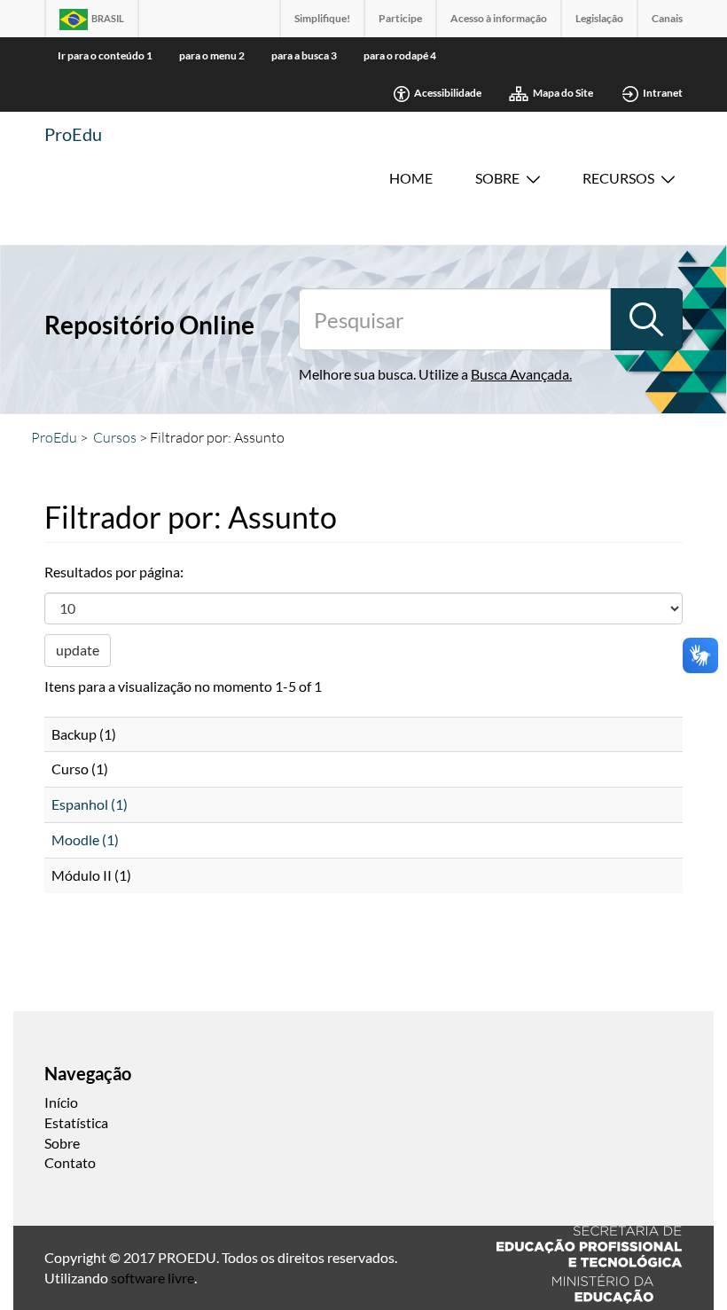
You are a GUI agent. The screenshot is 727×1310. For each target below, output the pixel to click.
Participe (400, 18)
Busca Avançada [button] (520, 373)
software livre (152, 1277)
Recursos (618, 177)
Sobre (497, 177)
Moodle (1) (85, 839)
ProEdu (73, 134)
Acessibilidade (447, 92)
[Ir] (646, 319)
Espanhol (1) (89, 804)
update (77, 649)
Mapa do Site (563, 92)
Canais (667, 18)
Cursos (115, 437)
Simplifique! (322, 18)
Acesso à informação (498, 18)
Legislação (599, 18)
